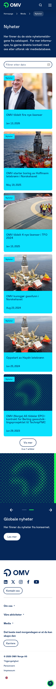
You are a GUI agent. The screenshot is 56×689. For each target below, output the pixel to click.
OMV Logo (10, 4)
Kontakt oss (13, 590)
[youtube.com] (36, 582)
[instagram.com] (21, 582)
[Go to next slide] (50, 510)
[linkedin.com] (6, 582)
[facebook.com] (28, 582)
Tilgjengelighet (11, 661)
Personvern (9, 665)
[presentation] (28, 64)
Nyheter (38, 13)
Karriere (10, 643)
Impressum (9, 670)
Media (23, 13)
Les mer (12, 536)
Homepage (8, 13)
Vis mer (28, 442)
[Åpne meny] (50, 5)
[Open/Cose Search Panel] (40, 5)
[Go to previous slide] (11, 510)
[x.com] (13, 582)
